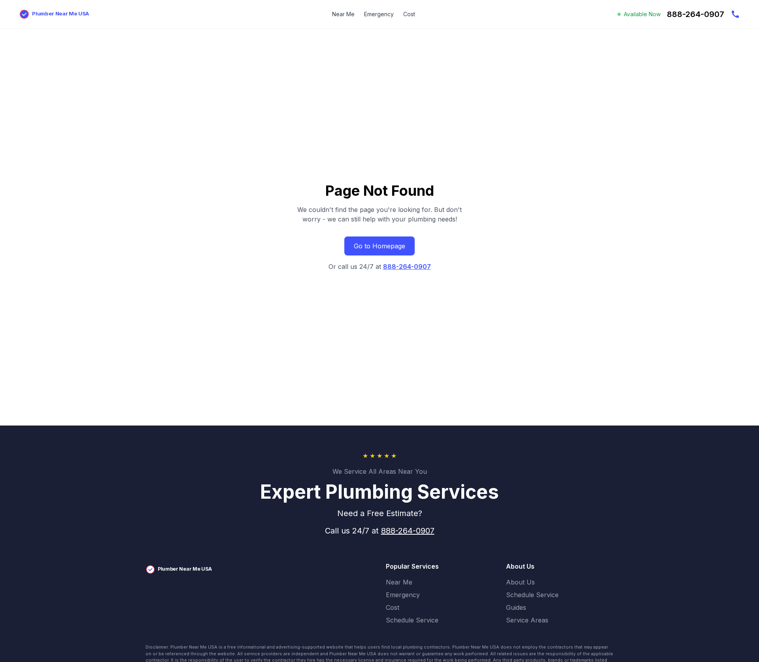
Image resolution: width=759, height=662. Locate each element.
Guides (516, 607)
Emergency (379, 14)
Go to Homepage (379, 246)
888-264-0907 (407, 266)
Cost (409, 14)
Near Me (343, 14)
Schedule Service (412, 620)
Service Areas (527, 620)
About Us (520, 582)
